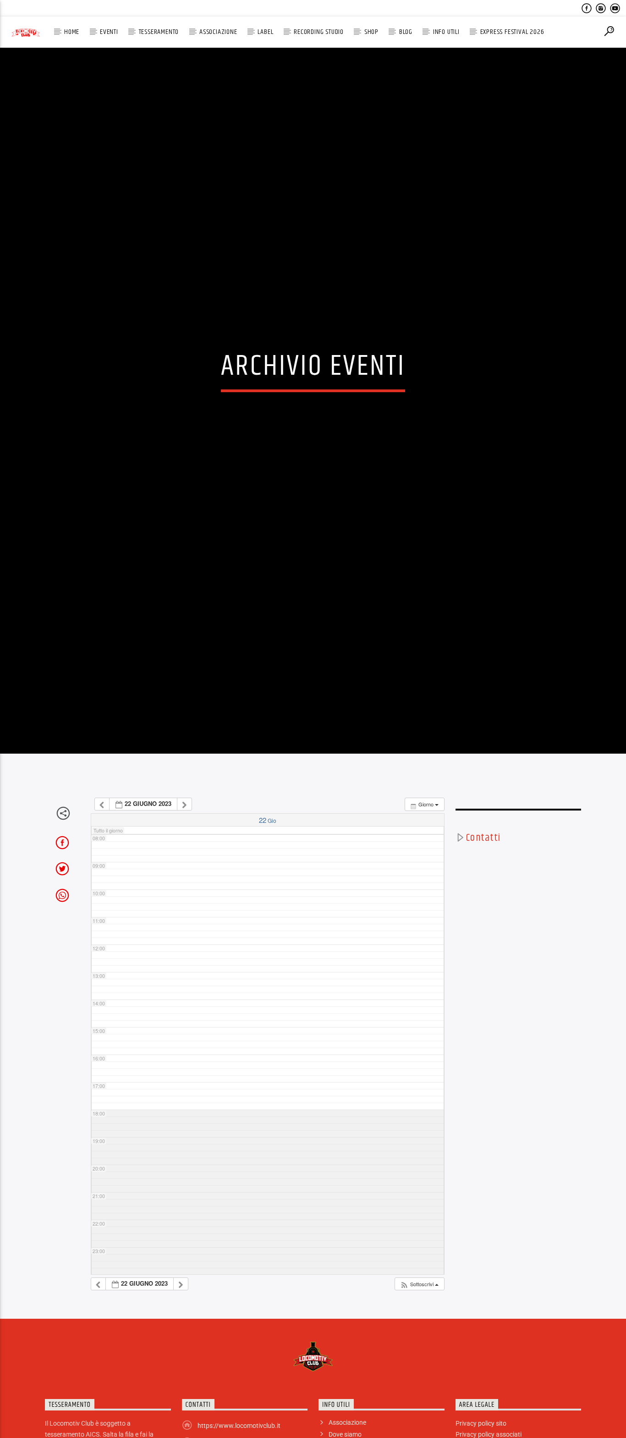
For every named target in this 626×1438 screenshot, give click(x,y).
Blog (405, 32)
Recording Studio (319, 32)
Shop (371, 32)
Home (71, 32)
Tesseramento (159, 32)
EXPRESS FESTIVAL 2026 (512, 32)
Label (265, 32)
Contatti (483, 914)
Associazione (218, 32)
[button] (419, 1361)
